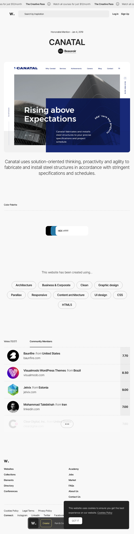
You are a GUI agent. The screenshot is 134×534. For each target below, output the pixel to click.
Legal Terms (28, 510)
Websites (9, 468)
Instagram (22, 515)
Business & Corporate (56, 285)
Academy (74, 468)
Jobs (71, 474)
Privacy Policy (45, 510)
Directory (9, 485)
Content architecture (70, 295)
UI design (101, 295)
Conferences (10, 491)
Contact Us (74, 496)
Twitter (47, 515)
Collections (10, 474)
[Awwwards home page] (34, 523)
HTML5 (67, 304)
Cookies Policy (11, 510)
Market (72, 480)
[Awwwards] (11, 14)
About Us (73, 491)
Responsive (39, 295)
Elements (9, 480)
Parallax (16, 295)
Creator (46, 523)
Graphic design (108, 285)
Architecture (24, 285)
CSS (120, 295)
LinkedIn (35, 515)
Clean (84, 285)
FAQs (71, 485)
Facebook (59, 515)
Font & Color (60, 523)
